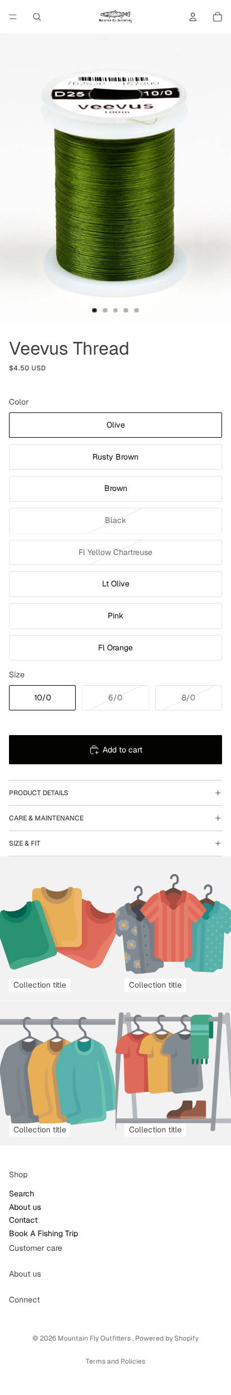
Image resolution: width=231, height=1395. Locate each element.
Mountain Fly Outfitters (95, 1338)
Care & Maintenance (46, 818)
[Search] (37, 16)
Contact (23, 1220)
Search (21, 1194)
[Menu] (13, 17)
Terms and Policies (115, 1361)
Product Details (38, 792)
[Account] (193, 16)
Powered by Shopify (166, 1338)
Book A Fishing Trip (43, 1233)
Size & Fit (24, 843)
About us (25, 1207)
